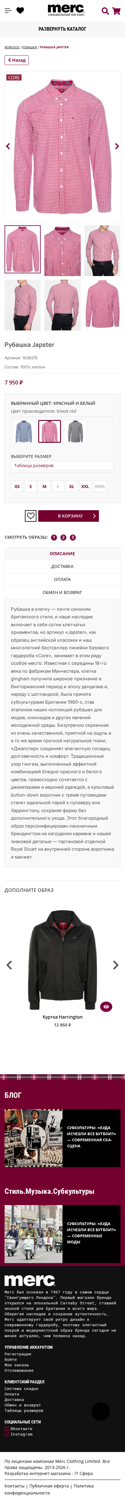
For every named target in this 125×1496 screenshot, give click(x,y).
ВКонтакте (21, 1428)
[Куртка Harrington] (62, 1010)
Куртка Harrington (63, 1017)
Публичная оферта (49, 1486)
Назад (18, 60)
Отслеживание (19, 1370)
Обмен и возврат (62, 592)
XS (17, 486)
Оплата (62, 579)
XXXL (100, 486)
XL (71, 486)
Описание (62, 553)
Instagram (21, 1434)
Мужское (12, 47)
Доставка (62, 566)
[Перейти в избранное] (20, 11)
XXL (85, 486)
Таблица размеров (33, 465)
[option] (62, 970)
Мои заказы (17, 1365)
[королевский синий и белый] (23, 431)
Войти (11, 1359)
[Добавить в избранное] (30, 516)
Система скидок (22, 1388)
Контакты (15, 1486)
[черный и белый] (75, 431)
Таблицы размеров (24, 1410)
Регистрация (18, 1354)
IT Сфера (84, 1473)
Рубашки (29, 47)
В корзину (70, 516)
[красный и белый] (49, 431)
